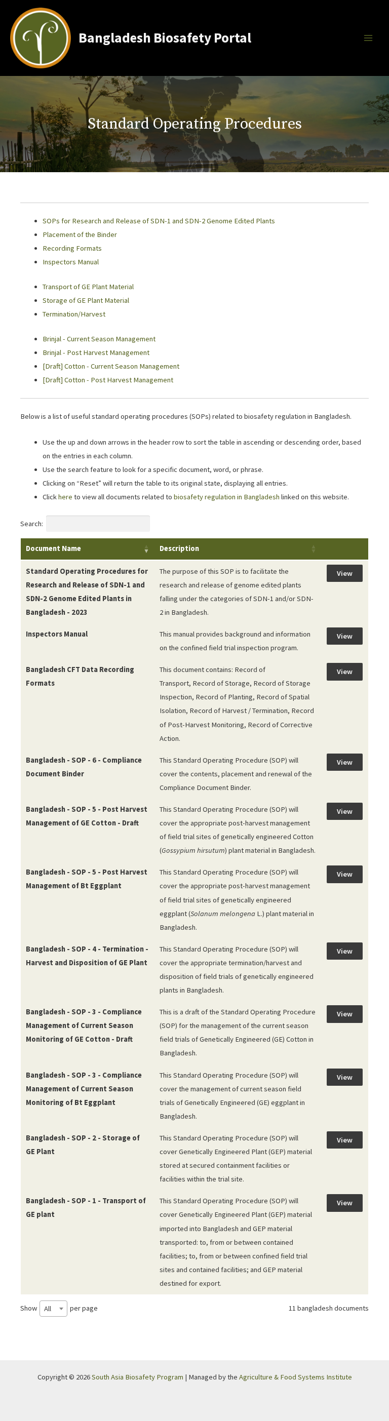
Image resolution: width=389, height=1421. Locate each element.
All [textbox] (47, 1308)
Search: (31, 523)
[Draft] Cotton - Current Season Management (111, 366)
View (345, 573)
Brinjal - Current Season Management (99, 338)
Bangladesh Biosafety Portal (165, 37)
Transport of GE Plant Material (88, 286)
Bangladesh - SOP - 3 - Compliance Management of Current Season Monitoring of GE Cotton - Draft (84, 1025)
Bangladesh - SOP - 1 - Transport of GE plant (86, 1207)
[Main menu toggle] (368, 38)
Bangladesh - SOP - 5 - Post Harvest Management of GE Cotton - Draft (86, 816)
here (65, 496)
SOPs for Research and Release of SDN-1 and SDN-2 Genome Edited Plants (159, 220)
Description (179, 548)
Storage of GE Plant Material (86, 300)
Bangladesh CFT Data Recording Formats (80, 676)
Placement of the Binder (80, 234)
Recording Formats (72, 248)
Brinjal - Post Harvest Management (96, 352)
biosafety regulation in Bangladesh (227, 496)
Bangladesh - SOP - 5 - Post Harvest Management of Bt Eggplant (86, 878)
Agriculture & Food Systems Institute (295, 1376)
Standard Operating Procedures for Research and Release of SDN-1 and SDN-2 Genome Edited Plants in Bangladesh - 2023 (87, 592)
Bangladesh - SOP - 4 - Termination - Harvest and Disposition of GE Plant (87, 955)
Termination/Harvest (74, 314)
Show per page (59, 1308)
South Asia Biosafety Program (137, 1376)
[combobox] (53, 1308)
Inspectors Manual (71, 261)
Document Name (53, 548)
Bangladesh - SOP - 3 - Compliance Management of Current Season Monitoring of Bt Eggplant (84, 1089)
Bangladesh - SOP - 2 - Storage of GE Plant (83, 1144)
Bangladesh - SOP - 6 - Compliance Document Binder (84, 767)
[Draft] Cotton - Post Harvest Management (109, 379)
